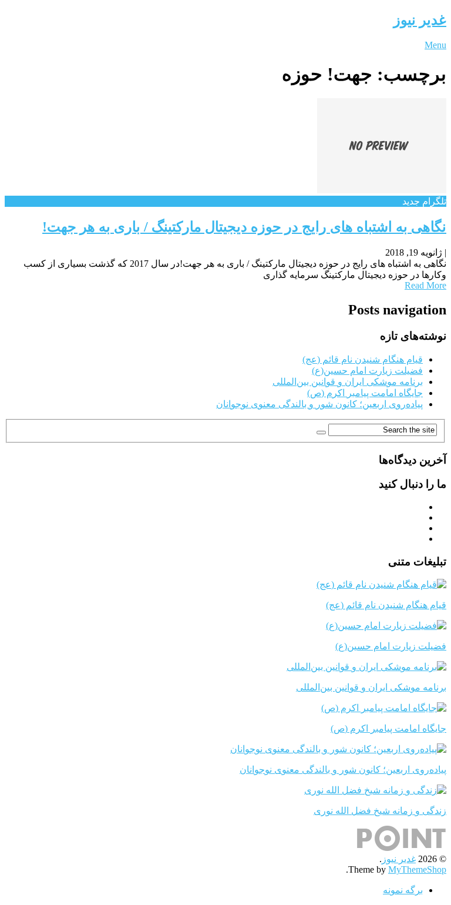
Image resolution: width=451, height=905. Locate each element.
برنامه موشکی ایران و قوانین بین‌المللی (347, 382)
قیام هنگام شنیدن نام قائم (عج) (362, 359)
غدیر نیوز (419, 20)
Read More (425, 285)
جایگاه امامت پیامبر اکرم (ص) (365, 393)
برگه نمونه (403, 890)
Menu (435, 45)
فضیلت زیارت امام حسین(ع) (367, 371)
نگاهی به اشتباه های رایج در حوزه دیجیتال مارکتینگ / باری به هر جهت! (244, 226)
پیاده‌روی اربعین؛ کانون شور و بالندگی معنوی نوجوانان (319, 404)
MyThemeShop (417, 869)
